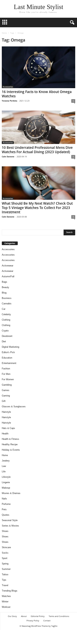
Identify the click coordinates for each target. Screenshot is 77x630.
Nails (4, 498)
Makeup (6, 487)
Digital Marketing (10, 347)
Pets (4, 509)
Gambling (7, 384)
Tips (4, 580)
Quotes (5, 515)
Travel (5, 585)
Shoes (5, 531)
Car (3, 309)
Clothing (6, 319)
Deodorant (7, 336)
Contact (46, 620)
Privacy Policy (33, 620)
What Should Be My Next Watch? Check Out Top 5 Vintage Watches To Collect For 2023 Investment (37, 207)
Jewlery (6, 460)
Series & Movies (10, 525)
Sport (4, 558)
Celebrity (6, 314)
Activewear (7, 265)
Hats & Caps (8, 428)
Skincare (6, 547)
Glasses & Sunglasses (14, 406)
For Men (6, 374)
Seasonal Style (10, 520)
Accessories (8, 86)
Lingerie (6, 482)
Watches (6, 596)
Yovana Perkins (9, 100)
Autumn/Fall (8, 276)
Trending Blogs (9, 590)
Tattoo (5, 574)
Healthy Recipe (10, 444)
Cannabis (6, 303)
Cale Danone (8, 156)
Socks (5, 552)
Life (4, 471)
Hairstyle (6, 412)
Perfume (6, 504)
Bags (4, 282)
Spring (5, 563)
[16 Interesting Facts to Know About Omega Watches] (38, 67)
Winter (5, 601)
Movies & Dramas (11, 493)
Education (7, 357)
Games (5, 390)
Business (6, 298)
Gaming (6, 395)
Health (5, 433)
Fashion (6, 368)
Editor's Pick (8, 352)
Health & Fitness (10, 439)
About (24, 616)
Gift (4, 401)
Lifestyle (6, 477)
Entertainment (9, 363)
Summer (6, 569)
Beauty (5, 287)
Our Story (12, 616)
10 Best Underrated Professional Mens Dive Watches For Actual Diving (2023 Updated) (37, 149)
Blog (4, 292)
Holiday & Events (11, 449)
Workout (6, 607)
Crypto (5, 330)
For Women (8, 379)
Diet (4, 341)
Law (4, 466)
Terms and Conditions (59, 616)
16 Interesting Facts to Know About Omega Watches (37, 93)
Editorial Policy (38, 616)
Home (4, 33)
